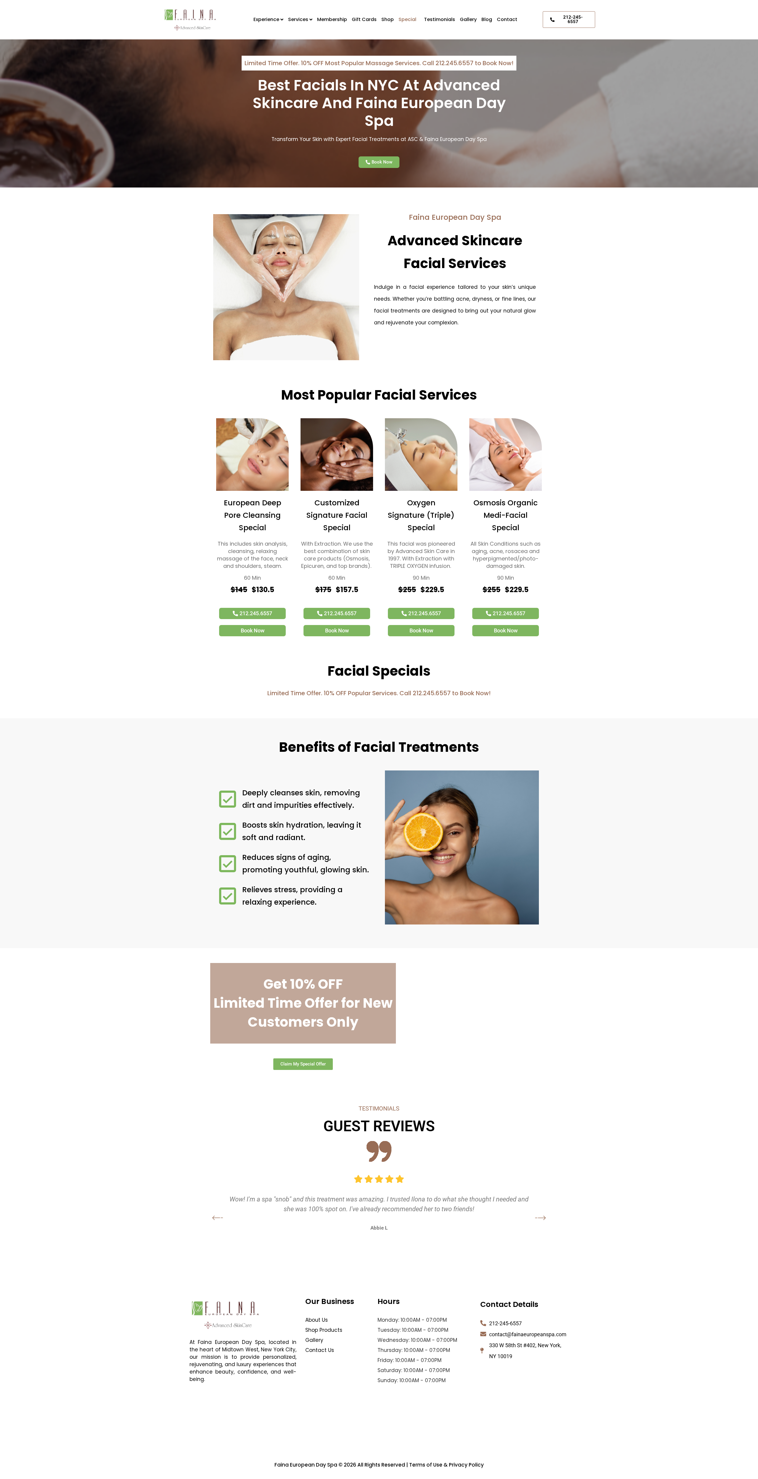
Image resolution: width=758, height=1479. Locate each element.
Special (407, 19)
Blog (486, 19)
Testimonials (439, 19)
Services (298, 19)
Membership (332, 19)
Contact (507, 19)
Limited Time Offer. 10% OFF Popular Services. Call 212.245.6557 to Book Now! (379, 693)
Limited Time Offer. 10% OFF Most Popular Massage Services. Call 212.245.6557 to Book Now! (379, 63)
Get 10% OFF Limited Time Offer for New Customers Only (303, 1003)
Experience (266, 19)
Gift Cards (364, 19)
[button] (409, 19)
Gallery (468, 19)
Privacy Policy (466, 1464)
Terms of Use (425, 1464)
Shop (387, 19)
